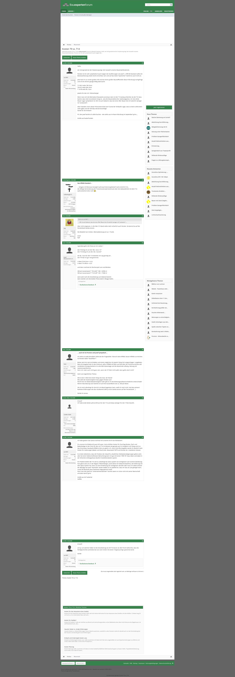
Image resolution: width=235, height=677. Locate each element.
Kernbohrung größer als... (160, 308)
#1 (142, 63)
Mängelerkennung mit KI (159, 127)
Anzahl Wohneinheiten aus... (161, 141)
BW (74, 238)
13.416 (73, 263)
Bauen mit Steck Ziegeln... (160, 200)
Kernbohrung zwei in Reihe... (161, 331)
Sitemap (135, 663)
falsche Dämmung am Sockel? (161, 117)
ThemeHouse (75, 671)
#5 (142, 349)
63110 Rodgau (72, 204)
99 (74, 82)
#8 (142, 541)
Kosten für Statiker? (70, 620)
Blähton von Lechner (158, 284)
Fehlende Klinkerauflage (159, 155)
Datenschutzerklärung (165, 663)
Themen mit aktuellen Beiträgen (83, 15)
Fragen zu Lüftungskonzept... (161, 160)
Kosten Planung (69, 647)
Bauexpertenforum (67, 663)
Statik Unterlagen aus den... (160, 322)
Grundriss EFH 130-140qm (160, 177)
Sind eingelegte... (157, 210)
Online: (147, 11)
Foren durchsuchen (67, 15)
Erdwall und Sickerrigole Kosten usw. (75, 638)
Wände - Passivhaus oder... (160, 289)
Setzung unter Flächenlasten (161, 132)
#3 (142, 216)
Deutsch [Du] (80, 663)
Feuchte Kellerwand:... (158, 312)
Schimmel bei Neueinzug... (160, 303)
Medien (70, 11)
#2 (142, 180)
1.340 (74, 368)
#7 (142, 437)
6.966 (74, 199)
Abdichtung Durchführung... (160, 122)
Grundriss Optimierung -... (160, 172)
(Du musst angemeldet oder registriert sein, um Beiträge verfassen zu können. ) (122, 571)
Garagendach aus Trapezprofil (161, 151)
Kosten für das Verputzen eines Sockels (76, 611)
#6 (142, 398)
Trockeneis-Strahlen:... (159, 191)
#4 (142, 242)
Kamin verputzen (157, 293)
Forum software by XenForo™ (76, 669)
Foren (64, 11)
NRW (74, 425)
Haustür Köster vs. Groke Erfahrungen (76, 629)
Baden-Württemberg (70, 88)
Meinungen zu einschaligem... (161, 317)
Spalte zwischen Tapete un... (160, 327)
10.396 (73, 419)
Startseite (126, 663)
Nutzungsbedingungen (152, 663)
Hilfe (131, 663)
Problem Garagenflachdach (160, 136)
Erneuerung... (156, 146)
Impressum (141, 663)
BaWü (74, 375)
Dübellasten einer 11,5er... (160, 298)
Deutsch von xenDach (102, 669)
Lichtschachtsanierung (159, 215)
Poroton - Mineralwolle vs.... (160, 336)
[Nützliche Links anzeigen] (171, 44)
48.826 (73, 232)
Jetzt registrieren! (159, 107)
